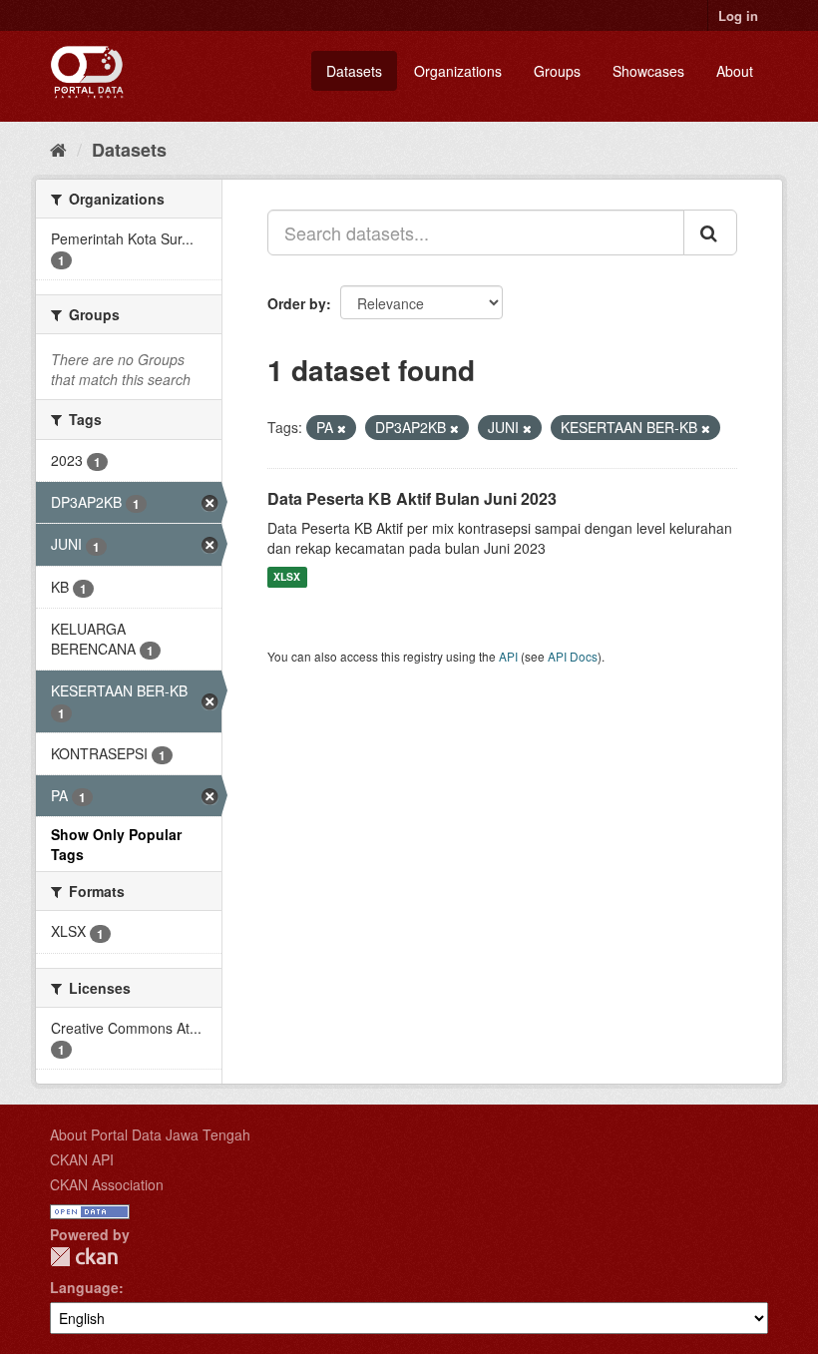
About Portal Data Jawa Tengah (150, 1134)
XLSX (286, 577)
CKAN (84, 1256)
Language (84, 1287)
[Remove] (341, 428)
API (508, 656)
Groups (557, 71)
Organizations (458, 71)
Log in (738, 15)
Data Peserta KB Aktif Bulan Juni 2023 (412, 498)
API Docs (573, 656)
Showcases (648, 71)
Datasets (354, 71)
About (734, 71)
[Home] (58, 149)
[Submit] (710, 232)
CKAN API (82, 1159)
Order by (296, 303)
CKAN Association (107, 1184)
